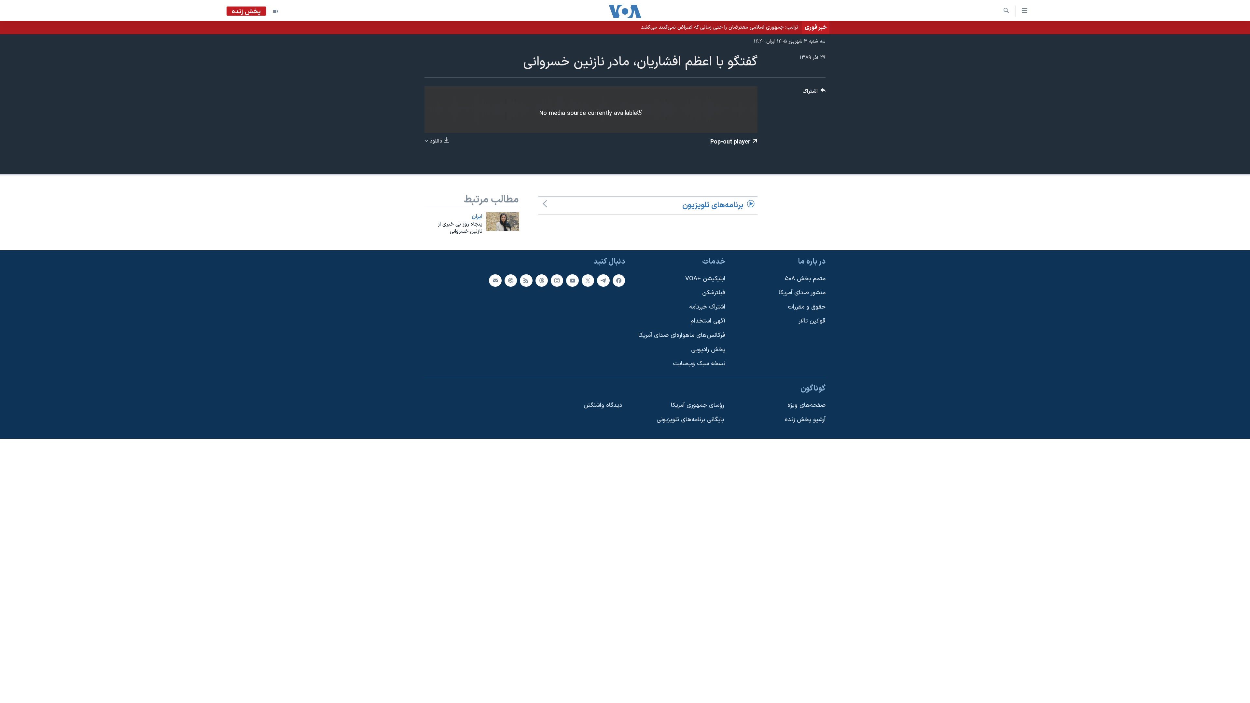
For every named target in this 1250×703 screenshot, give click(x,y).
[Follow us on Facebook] (619, 280)
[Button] (814, 93)
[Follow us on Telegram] (603, 280)
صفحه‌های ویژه (806, 405)
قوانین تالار (812, 321)
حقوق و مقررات (807, 307)
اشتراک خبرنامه (707, 307)
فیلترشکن (713, 292)
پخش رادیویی (708, 349)
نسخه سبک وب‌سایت (699, 363)
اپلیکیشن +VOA (705, 278)
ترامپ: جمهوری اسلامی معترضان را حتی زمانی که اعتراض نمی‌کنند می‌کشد (719, 27)
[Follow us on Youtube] (572, 280)
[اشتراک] (495, 280)
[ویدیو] (275, 11)
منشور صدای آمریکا (802, 292)
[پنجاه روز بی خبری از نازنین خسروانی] (502, 221)
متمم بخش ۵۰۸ (805, 278)
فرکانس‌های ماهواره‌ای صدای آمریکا (681, 335)
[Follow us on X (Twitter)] (588, 280)
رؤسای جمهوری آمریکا (697, 405)
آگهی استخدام (707, 321)
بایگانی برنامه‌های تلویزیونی (690, 419)
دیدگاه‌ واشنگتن (603, 405)
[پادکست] (511, 280)
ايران (477, 217)
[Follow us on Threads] (541, 280)
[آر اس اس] (526, 280)
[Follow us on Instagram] (557, 280)
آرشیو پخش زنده (805, 419)
